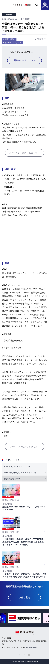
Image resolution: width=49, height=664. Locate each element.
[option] (24, 618)
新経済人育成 (9, 39)
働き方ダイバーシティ (13, 43)
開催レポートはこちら (24, 60)
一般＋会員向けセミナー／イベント (20, 472)
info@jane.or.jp (31, 647)
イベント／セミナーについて (17, 466)
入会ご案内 (24, 597)
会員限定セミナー (12, 478)
